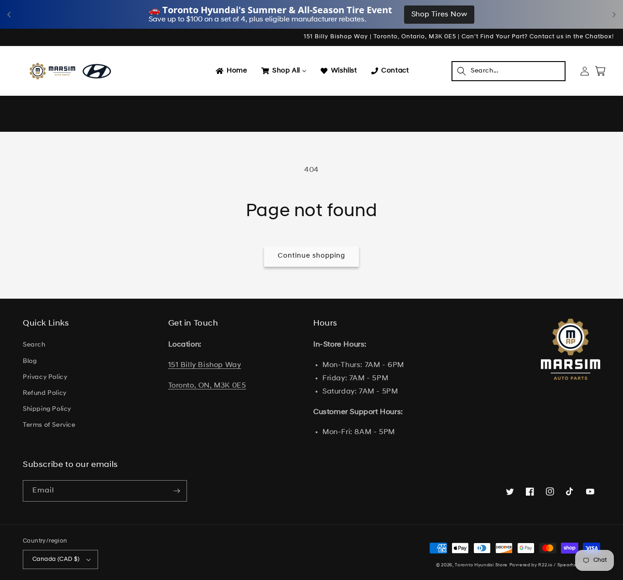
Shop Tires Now (439, 14)
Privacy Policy (45, 377)
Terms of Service (49, 425)
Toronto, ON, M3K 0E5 (207, 385)
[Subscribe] (176, 491)
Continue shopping (311, 256)
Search (34, 345)
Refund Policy (45, 393)
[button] (509, 71)
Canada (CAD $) (56, 559)
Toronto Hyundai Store (481, 565)
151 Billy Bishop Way (204, 365)
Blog (29, 361)
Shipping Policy (47, 409)
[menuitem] (231, 71)
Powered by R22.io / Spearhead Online (554, 565)
